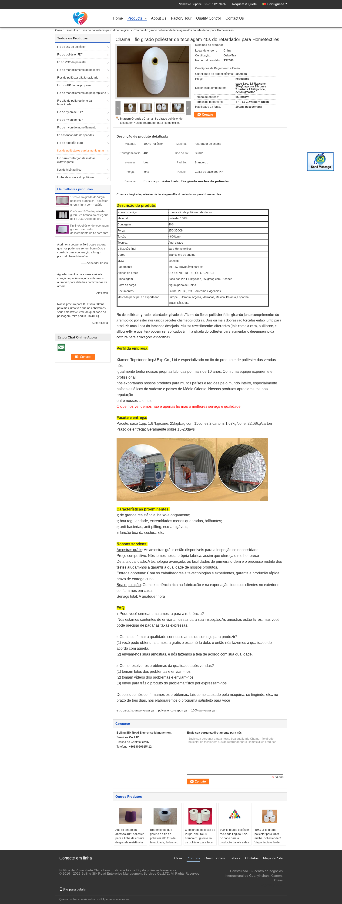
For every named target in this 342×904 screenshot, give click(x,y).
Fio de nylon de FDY (70, 119)
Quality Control (208, 18)
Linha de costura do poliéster (75, 177)
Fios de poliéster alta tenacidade (77, 77)
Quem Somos (215, 858)
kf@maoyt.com (272, 885)
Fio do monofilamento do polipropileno (81, 93)
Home (118, 18)
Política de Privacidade (76, 870)
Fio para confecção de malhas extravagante (76, 160)
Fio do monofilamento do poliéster (78, 70)
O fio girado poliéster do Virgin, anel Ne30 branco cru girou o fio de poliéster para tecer (200, 836)
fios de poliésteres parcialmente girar (106, 30)
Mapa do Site (273, 858)
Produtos (72, 30)
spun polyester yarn (143, 710)
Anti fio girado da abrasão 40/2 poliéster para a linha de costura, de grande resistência (130, 836)
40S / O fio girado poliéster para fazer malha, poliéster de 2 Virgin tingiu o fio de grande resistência (268, 838)
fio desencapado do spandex (75, 135)
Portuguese (275, 4)
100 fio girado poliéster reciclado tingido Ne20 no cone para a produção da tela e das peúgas (234, 838)
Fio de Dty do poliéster (71, 46)
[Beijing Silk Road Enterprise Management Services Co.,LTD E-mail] (119, 752)
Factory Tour (181, 18)
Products (134, 18)
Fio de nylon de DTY (70, 112)
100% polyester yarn (204, 710)
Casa (58, 30)
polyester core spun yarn (173, 710)
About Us (158, 18)
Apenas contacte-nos (116, 899)
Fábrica (235, 858)
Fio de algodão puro (70, 143)
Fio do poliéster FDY (70, 54)
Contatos (251, 858)
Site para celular (75, 889)
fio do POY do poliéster (71, 62)
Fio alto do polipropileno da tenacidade (74, 102)
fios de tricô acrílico (69, 169)
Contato (207, 114)
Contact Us (234, 18)
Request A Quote (244, 4)
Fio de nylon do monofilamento (76, 127)
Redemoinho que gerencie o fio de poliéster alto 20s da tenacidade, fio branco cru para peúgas (164, 838)
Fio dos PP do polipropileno (74, 85)
